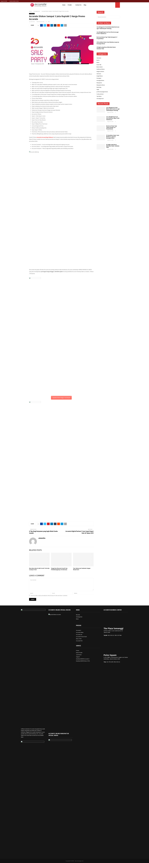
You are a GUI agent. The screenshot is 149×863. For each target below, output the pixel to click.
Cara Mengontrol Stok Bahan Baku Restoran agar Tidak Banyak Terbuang (108, 27)
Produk (70, 5)
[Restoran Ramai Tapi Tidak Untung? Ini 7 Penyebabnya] (101, 128)
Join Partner (79, 654)
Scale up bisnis (100, 94)
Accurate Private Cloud (81, 636)
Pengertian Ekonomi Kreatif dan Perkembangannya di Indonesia (59, 569)
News (77, 619)
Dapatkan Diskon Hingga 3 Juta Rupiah (61, 397)
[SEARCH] (118, 17)
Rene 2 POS (78, 638)
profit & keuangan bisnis (102, 91)
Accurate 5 (78, 630)
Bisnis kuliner (100, 67)
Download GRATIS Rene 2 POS (83, 661)
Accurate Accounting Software (45, 137)
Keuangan (99, 78)
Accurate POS (79, 640)
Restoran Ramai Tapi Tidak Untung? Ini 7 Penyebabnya (111, 127)
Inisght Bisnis (100, 76)
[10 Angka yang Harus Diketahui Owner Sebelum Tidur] (101, 147)
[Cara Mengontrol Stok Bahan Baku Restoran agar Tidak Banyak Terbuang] (101, 110)
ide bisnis (99, 73)
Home (63, 5)
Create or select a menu (14, 1)
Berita (98, 60)
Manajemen (99, 82)
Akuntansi (99, 58)
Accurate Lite (79, 634)
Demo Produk (79, 652)
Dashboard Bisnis (101, 69)
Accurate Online (79, 632)
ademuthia (32, 21)
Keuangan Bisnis (100, 80)
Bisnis (98, 62)
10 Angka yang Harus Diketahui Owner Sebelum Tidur (112, 146)
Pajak (98, 89)
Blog (85, 5)
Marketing (99, 87)
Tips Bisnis (99, 96)
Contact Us (78, 5)
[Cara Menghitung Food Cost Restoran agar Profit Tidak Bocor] (101, 119)
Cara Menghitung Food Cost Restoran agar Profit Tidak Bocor (112, 118)
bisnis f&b (99, 64)
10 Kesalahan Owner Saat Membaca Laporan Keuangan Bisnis (112, 137)
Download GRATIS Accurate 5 (82, 659)
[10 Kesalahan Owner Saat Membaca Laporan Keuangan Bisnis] (101, 137)
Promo (77, 650)
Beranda (78, 614)
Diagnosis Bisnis (100, 71)
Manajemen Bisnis (101, 85)
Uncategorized (31, 13)
